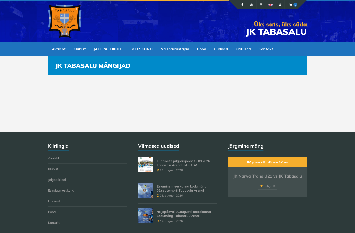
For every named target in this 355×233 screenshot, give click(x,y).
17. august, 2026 (171, 221)
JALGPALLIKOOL (109, 49)
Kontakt (265, 49)
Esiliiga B (269, 186)
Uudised (221, 49)
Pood (201, 49)
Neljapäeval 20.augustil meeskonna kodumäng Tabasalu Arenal (184, 214)
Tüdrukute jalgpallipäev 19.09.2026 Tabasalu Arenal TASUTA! (183, 163)
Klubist (79, 49)
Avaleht (59, 49)
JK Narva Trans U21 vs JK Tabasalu (267, 176)
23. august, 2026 (171, 170)
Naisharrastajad (174, 49)
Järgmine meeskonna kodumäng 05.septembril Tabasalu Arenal (182, 188)
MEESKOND (142, 49)
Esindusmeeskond (61, 190)
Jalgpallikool (57, 179)
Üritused (243, 49)
